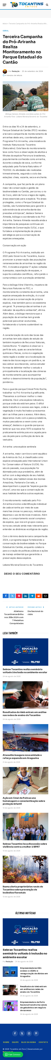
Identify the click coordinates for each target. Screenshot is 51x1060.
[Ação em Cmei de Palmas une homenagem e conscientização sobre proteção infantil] (25, 780)
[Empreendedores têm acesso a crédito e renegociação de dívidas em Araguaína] (10, 971)
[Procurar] (46, 5)
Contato (43, 1042)
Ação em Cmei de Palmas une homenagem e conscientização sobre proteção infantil (24, 801)
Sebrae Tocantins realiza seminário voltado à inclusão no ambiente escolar (25, 671)
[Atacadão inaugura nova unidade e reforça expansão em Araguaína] (25, 737)
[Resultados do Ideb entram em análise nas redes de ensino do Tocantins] (25, 695)
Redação (16, 71)
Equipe (15, 1042)
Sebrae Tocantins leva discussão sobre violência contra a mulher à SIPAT (25, 845)
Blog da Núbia (28, 1042)
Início (5, 24)
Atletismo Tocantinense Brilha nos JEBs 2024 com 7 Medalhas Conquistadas (14, 617)
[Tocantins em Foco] (26, 5)
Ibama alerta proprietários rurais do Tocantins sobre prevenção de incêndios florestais (23, 889)
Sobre (6, 1042)
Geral (6, 31)
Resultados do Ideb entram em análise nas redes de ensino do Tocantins (25, 714)
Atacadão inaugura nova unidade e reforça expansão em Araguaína (22, 757)
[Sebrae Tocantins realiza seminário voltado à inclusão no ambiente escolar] (25, 652)
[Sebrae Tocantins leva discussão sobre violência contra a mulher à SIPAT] (25, 826)
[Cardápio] (4, 5)
